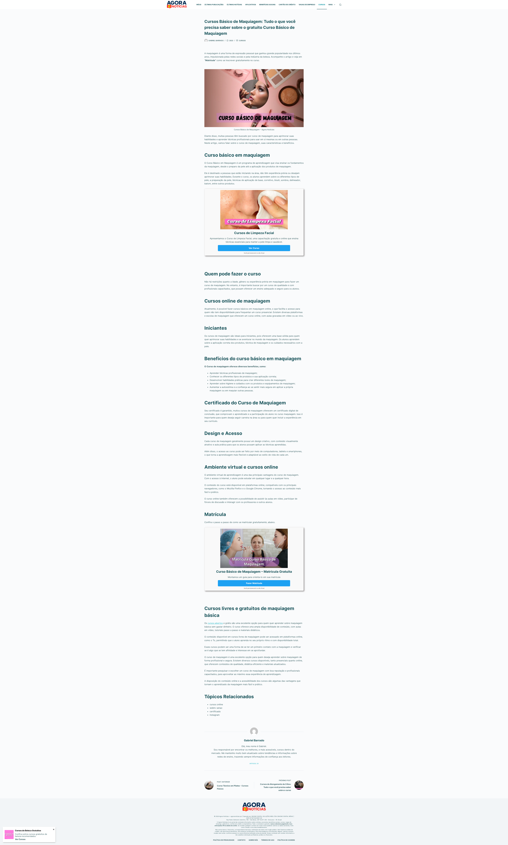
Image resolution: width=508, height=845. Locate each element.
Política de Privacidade (223, 840)
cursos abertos (215, 623)
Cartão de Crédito (287, 5)
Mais (330, 5)
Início (198, 5)
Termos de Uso (267, 840)
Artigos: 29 (254, 763)
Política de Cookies (286, 840)
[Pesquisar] (340, 5)
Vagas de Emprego (307, 5)
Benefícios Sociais (267, 5)
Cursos (321, 5)
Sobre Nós (253, 840)
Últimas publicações (214, 5)
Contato (241, 840)
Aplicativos (250, 5)
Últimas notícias (234, 5)
